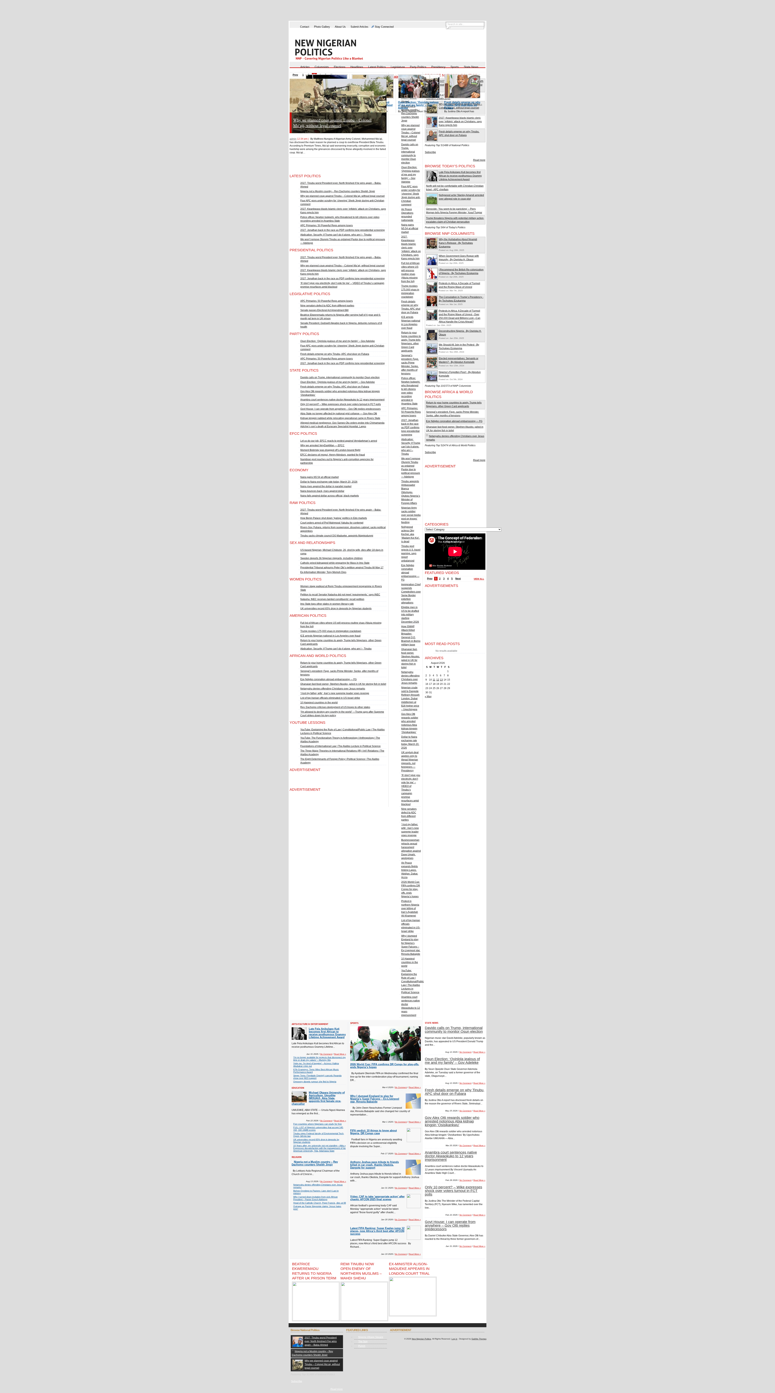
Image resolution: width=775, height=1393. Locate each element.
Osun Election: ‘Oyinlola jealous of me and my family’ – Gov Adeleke (338, 122)
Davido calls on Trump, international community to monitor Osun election (340, 377)
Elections (339, 66)
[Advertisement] (387, 11)
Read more (479, 160)
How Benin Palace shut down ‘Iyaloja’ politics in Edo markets (333, 518)
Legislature (398, 66)
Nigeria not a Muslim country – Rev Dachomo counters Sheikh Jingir (337, 191)
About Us (340, 26)
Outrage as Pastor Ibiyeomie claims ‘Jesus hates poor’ (317, 1207)
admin (293, 138)
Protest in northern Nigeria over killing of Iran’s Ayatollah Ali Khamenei (410, 908)
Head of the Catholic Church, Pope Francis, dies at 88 (319, 1203)
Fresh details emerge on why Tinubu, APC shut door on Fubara (334, 354)
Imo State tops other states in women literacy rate (327, 603)
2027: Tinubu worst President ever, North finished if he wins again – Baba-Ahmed (321, 1341)
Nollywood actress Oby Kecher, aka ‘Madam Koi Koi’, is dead (410, 534)
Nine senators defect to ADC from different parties (327, 305)
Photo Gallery (322, 26)
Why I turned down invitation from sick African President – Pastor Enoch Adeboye (315, 1198)
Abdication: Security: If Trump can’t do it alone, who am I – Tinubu (336, 234)
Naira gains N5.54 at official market (319, 477)
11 (434, 679)
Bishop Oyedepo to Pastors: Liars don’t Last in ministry (316, 1192)
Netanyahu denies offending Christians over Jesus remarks (332, 688)
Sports (454, 66)
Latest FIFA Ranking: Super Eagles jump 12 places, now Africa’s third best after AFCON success (377, 1231)
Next (458, 578)
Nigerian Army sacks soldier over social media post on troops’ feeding (411, 515)
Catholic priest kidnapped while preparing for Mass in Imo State (335, 562)
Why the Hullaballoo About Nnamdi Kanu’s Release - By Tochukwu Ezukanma (458, 243)
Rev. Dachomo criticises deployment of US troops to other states (335, 707)
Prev (430, 578)
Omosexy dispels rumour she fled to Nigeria (314, 1081)
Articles (305, 66)
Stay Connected (384, 26)
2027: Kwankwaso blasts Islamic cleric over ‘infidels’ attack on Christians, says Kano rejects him (411, 247)
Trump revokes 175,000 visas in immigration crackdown (330, 631)
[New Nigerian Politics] (335, 49)
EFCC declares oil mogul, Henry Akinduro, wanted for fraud (332, 454)
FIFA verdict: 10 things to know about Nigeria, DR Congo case (373, 1132)
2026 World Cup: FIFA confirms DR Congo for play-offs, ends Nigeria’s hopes (410, 889)
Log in (454, 1339)
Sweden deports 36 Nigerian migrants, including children (331, 558)
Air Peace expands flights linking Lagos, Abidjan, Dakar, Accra (409, 870)
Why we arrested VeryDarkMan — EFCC (322, 445)
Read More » (380, 156)
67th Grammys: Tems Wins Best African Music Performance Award (316, 1070)
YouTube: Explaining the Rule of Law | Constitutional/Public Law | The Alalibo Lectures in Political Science (412, 981)
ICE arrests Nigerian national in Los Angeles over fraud (330, 635)
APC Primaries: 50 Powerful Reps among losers (326, 225)
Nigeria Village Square (370, 1337)
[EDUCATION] (298, 1087)
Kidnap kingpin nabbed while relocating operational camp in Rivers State (340, 418)
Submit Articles (359, 26)
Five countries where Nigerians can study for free (317, 1124)
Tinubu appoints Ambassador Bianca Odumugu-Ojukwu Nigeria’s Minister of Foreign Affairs (410, 492)
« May (428, 696)
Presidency (438, 66)
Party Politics (418, 66)
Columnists (322, 66)
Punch (361, 1346)
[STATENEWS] (431, 1023)
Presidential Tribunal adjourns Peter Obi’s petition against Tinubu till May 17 (341, 567)
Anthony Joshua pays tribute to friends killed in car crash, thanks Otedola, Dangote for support (374, 1164)
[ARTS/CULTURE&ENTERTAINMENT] (310, 1024)
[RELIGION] (297, 1157)
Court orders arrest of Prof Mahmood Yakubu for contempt (331, 522)
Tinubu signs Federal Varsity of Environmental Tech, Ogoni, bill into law (318, 1134)
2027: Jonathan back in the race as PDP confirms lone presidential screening (342, 230)
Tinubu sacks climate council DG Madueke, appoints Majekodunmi (336, 535)
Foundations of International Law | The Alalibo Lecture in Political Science (340, 746)
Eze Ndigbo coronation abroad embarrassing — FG (328, 679)
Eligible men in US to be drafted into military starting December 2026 (410, 614)
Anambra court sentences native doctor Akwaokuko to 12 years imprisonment (342, 399)
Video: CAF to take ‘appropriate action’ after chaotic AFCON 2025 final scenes (377, 1198)
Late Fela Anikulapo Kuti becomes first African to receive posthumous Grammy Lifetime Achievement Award (460, 176)
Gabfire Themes (478, 1339)
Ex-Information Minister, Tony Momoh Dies (323, 572)
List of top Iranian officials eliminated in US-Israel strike (330, 697)
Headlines (356, 66)
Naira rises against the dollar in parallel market (325, 486)
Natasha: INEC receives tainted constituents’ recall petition (332, 599)
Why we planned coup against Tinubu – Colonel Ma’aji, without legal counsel (342, 196)
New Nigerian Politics (421, 1339)
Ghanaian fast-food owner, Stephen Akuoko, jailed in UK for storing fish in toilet (343, 684)
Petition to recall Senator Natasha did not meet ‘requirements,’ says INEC (340, 594)
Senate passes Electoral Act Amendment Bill (324, 310)
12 (437, 679)
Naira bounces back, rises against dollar (322, 491)
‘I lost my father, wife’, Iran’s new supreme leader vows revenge (334, 693)
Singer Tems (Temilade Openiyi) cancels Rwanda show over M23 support (317, 1076)
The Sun (363, 1341)
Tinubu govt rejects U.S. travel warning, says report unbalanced (410, 553)
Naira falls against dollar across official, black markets (329, 495)
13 (441, 679)
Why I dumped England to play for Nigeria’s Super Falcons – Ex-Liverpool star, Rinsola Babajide (374, 1098)
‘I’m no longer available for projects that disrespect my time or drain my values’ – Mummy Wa (319, 1058)
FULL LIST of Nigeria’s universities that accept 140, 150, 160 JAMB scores (318, 1128)
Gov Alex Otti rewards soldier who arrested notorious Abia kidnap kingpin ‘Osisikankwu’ (452, 1121)
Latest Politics (377, 66)
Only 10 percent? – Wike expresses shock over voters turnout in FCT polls (340, 404)
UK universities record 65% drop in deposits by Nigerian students (336, 608)
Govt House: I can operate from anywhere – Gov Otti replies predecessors (340, 408)
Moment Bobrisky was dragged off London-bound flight (330, 450)
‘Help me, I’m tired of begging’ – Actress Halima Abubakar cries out (316, 1064)
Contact (304, 26)
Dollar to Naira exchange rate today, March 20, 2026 (328, 481)
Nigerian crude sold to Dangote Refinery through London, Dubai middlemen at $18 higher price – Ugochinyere (410, 698)
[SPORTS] (354, 1023)
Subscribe (430, 152)
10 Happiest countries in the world (319, 702)
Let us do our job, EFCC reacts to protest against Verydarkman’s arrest (338, 440)
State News (471, 66)
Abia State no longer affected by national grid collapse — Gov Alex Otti (338, 413)
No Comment (366, 156)
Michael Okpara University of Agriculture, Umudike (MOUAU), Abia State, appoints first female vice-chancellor (318, 1098)
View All (479, 579)
